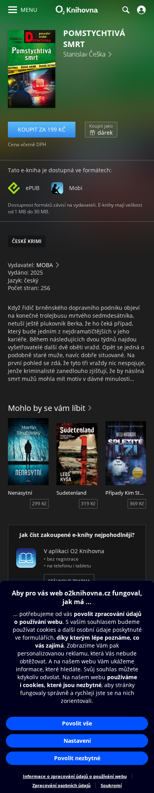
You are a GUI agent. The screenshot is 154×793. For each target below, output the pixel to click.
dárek (101, 129)
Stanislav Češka (84, 54)
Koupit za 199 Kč (42, 129)
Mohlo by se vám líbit (46, 408)
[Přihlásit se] (140, 10)
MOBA (44, 265)
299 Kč (39, 503)
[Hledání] (125, 10)
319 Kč (88, 503)
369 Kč (137, 503)
